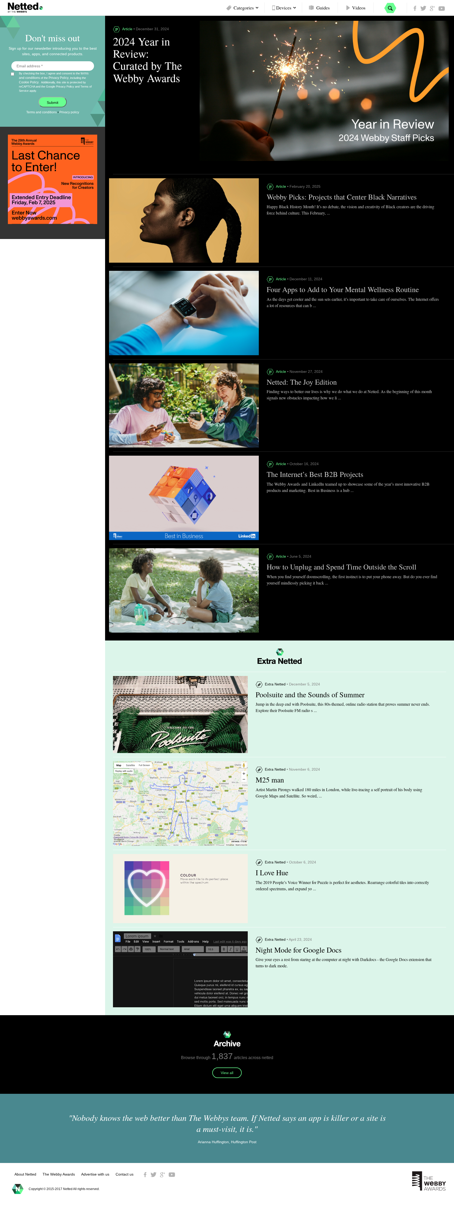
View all (227, 1073)
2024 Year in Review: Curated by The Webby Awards (147, 59)
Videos (358, 7)
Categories (244, 7)
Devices (283, 7)
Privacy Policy (59, 78)
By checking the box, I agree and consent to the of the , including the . (55, 82)
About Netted (25, 1174)
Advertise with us (95, 1174)
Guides (323, 7)
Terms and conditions (41, 112)
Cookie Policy (29, 82)
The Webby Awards (59, 1174)
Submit (52, 102)
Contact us (124, 1174)
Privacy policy (69, 112)
